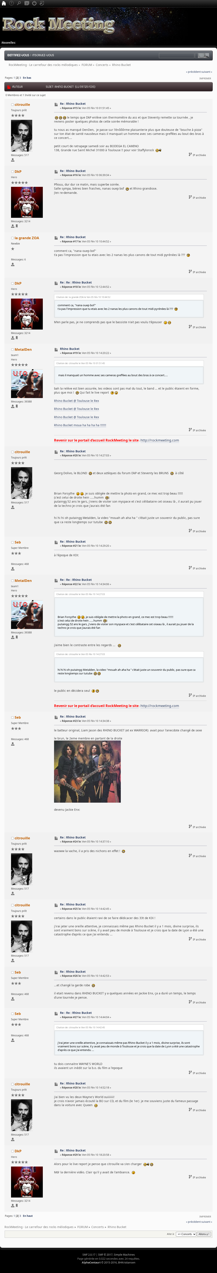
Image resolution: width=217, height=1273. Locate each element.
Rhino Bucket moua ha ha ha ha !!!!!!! (80, 425)
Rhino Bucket (69, 349)
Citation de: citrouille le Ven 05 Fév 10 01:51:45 (80, 363)
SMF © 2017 (105, 1254)
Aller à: (170, 1233)
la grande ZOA (27, 237)
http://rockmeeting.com (159, 440)
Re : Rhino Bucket (73, 104)
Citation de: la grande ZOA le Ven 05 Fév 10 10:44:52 (83, 297)
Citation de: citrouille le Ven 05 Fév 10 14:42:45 (80, 1027)
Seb (18, 542)
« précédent (193, 72)
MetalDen (23, 349)
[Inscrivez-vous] (42, 3)
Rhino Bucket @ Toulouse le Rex (76, 401)
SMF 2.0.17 (88, 1254)
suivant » (206, 72)
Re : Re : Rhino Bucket (76, 282)
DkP (18, 171)
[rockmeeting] (16, 407)
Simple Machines (124, 1254)
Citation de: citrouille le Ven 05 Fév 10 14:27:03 (80, 594)
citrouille (22, 104)
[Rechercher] (19, 3)
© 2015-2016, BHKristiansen (108, 1262)
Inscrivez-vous (43, 55)
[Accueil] (4, 3)
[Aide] (11, 3)
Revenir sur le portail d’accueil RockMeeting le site (96, 440)
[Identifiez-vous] (34, 3)
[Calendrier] (27, 3)
